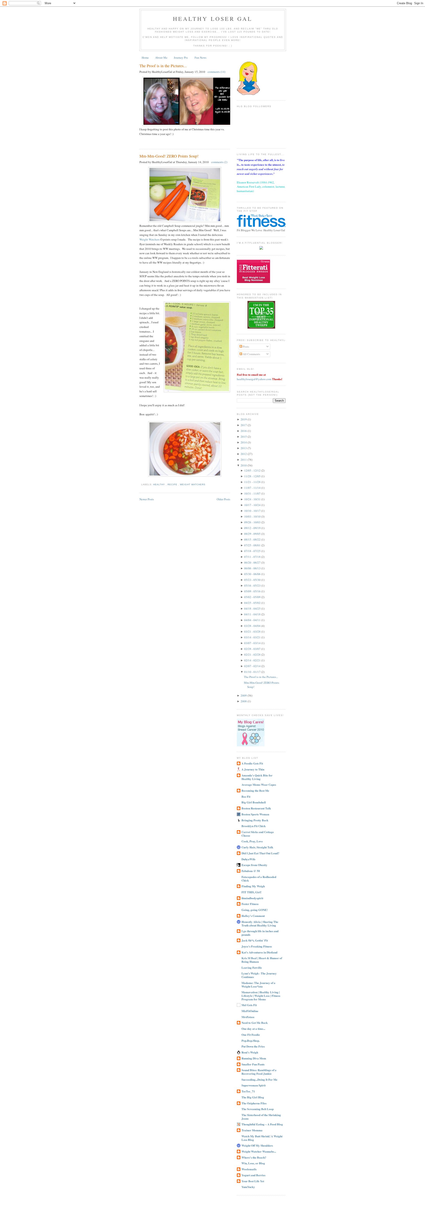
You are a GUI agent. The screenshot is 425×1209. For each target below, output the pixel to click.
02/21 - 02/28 (252, 654)
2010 (244, 465)
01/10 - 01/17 (252, 672)
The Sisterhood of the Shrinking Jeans (261, 1116)
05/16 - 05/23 (252, 585)
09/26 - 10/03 (252, 522)
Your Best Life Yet (252, 1181)
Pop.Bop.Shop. (250, 1040)
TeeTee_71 (248, 1091)
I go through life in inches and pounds (259, 933)
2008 (244, 701)
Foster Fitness (250, 904)
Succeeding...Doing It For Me (259, 1079)
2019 (244, 419)
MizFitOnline (249, 1011)
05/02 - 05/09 (252, 597)
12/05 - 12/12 (252, 470)
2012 (244, 454)
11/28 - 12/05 (252, 476)
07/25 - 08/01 (252, 545)
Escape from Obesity (254, 865)
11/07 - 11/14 (252, 488)
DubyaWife (248, 859)
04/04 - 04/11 (252, 620)
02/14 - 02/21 (252, 660)
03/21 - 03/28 (252, 631)
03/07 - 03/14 (252, 643)
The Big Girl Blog (252, 1097)
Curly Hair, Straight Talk (257, 847)
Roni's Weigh (249, 1052)
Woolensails (249, 1169)
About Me (161, 58)
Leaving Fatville (251, 967)
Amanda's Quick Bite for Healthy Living (256, 777)
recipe (173, 484)
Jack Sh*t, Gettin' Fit (254, 940)
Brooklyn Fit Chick (253, 826)
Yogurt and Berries (253, 1175)
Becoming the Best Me (255, 790)
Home (145, 58)
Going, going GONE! (254, 910)
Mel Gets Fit (249, 1005)
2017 (244, 425)
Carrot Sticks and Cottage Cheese (257, 833)
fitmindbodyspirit (252, 898)
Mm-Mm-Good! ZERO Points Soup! (169, 156)
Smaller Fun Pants (253, 1064)
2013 (244, 448)
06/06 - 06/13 (252, 568)
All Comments (251, 354)
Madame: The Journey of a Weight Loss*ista (258, 984)
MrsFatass (247, 1017)
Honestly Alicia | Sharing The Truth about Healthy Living (259, 923)
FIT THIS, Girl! (251, 892)
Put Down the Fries (253, 1046)
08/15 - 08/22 (252, 539)
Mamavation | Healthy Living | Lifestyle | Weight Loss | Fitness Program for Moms (260, 995)
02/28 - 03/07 (252, 649)
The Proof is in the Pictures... (163, 65)
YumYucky (248, 1187)
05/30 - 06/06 (252, 574)
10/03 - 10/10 (252, 516)
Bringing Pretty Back (254, 820)
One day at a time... (253, 1028)
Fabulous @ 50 (250, 871)
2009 (244, 695)
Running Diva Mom (253, 1058)
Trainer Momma (252, 1130)
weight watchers (192, 484)
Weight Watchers (149, 239)
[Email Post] (139, 140)
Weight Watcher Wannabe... (258, 1151)
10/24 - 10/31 (252, 499)
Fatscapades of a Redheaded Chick (258, 878)
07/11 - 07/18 (252, 557)
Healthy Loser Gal (212, 18)
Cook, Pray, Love (252, 841)
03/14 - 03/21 (252, 637)
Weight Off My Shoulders (257, 1145)
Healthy (159, 484)
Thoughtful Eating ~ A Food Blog (262, 1124)
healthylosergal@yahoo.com (254, 379)
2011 (244, 460)
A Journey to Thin (252, 769)
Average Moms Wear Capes (258, 784)
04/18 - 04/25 (252, 608)
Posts (245, 346)
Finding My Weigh (253, 886)
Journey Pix (181, 58)
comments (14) (216, 72)
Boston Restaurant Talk (256, 808)
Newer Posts (146, 499)
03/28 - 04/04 (252, 626)
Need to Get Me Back (254, 1022)
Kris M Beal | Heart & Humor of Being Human (261, 960)
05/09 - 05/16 (252, 591)
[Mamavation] (261, 327)
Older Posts (223, 499)
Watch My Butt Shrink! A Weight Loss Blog (261, 1138)
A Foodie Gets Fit (252, 763)
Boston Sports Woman (255, 814)
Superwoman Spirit (253, 1085)
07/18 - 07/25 (252, 551)
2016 (244, 431)
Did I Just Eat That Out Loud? (260, 853)
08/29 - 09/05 (252, 534)
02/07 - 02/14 (252, 666)
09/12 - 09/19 (252, 528)
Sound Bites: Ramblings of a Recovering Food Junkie (258, 1072)
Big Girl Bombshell (253, 802)
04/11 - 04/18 (252, 614)
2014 (244, 442)
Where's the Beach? (253, 1157)
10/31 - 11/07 (252, 493)
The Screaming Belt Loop (257, 1109)
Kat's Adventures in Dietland (259, 952)
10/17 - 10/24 (252, 505)
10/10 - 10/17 (252, 511)
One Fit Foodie (250, 1034)
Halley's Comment (253, 916)
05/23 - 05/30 (252, 580)
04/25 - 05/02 (252, 603)
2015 (244, 437)
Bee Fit (245, 796)
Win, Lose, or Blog (253, 1163)
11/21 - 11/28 (252, 482)
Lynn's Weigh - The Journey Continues (259, 975)
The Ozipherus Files (254, 1103)
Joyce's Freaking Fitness (256, 946)
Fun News (200, 58)
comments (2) (219, 162)
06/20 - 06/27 (252, 562)
